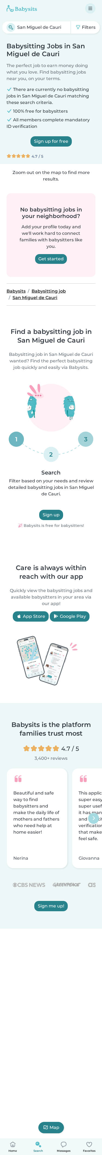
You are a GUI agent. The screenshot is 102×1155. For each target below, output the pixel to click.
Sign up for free (51, 141)
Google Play (72, 616)
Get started (51, 258)
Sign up (51, 514)
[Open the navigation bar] (90, 8)
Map (54, 1127)
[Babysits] (22, 8)
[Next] (93, 818)
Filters (88, 27)
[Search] (11, 27)
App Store (33, 616)
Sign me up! (51, 906)
